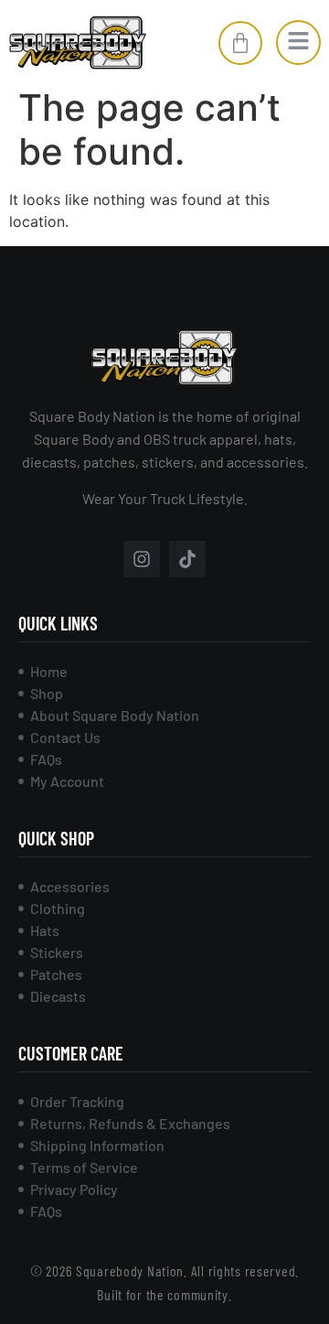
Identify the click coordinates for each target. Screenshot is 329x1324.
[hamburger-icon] (298, 42)
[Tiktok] (187, 559)
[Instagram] (141, 559)
